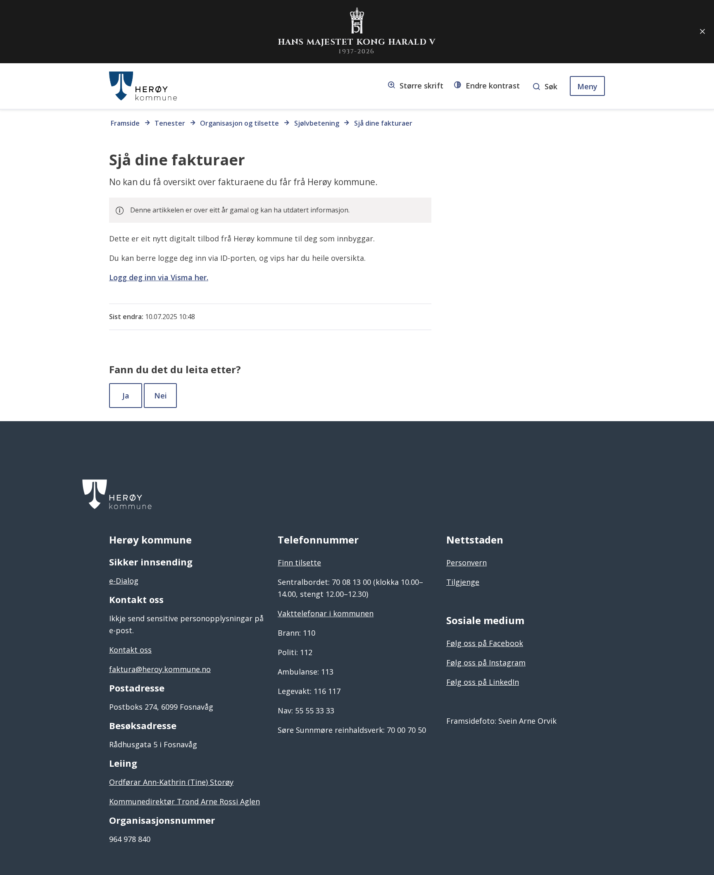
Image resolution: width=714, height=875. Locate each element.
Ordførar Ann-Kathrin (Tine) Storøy (171, 782)
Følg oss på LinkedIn (482, 682)
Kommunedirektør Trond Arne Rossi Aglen (184, 801)
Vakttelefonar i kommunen (326, 613)
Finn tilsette (299, 562)
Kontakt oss (130, 650)
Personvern (466, 562)
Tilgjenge (462, 582)
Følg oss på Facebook (484, 643)
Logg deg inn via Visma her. (158, 277)
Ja (125, 396)
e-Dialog (123, 581)
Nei (160, 396)
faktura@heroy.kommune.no (160, 669)
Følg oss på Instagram (486, 663)
